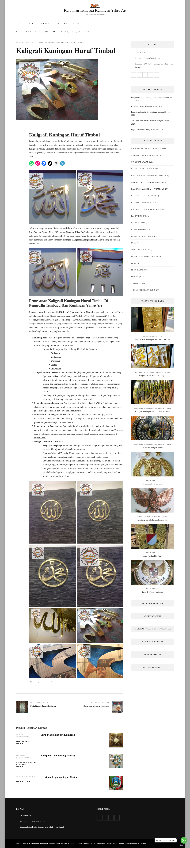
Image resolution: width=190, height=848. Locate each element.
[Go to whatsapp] (184, 840)
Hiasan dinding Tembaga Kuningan (148, 176)
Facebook (55, 361)
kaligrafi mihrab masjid (143, 202)
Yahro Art (48, 145)
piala (134, 263)
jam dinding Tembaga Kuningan (26, 763)
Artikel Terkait (61, 24)
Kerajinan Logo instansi (152, 484)
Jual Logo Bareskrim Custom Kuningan (147, 121)
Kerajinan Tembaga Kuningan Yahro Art (95, 10)
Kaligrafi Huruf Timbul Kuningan (152, 376)
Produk (32, 24)
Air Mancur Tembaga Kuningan (147, 149)
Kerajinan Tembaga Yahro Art (70, 232)
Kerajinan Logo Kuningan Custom (59, 777)
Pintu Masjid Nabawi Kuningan (58, 734)
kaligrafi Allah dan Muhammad (60, 42)
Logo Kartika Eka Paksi (152, 556)
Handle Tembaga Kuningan (144, 169)
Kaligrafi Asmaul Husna (143, 196)
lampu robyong (139, 229)
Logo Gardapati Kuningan (141, 130)
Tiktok (54, 364)
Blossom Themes (117, 843)
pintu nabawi (22, 741)
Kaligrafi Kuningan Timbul (153, 448)
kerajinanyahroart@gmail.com (147, 58)
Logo (27, 781)
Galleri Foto (45, 24)
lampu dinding (138, 216)
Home (21, 24)
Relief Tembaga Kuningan (146, 290)
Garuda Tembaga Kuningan (145, 155)
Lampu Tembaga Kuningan (144, 236)
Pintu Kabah (137, 270)
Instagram (56, 357)
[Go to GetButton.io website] (184, 845)
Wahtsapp (55, 353)
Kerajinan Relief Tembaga (141, 106)
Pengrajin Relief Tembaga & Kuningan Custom (150, 97)
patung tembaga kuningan (144, 256)
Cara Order (77, 24)
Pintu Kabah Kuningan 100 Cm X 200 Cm (152, 339)
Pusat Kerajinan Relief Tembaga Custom (147, 112)
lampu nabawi (138, 223)
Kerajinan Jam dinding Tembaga (58, 755)
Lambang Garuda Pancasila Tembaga (153, 520)
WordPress (141, 843)
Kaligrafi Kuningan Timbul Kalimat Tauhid (152, 412)
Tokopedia (56, 368)
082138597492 (141, 52)
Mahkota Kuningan (140, 250)
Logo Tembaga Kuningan (152, 592)
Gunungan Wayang (140, 162)
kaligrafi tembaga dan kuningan (148, 209)
